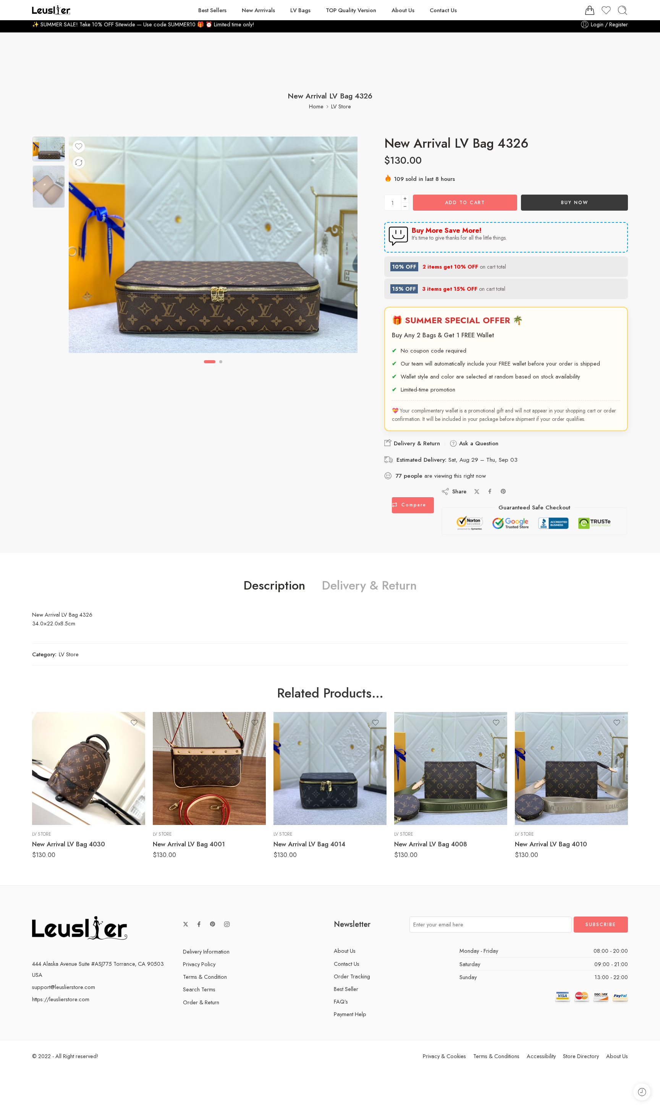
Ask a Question (477, 443)
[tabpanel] (213, 247)
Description (274, 586)
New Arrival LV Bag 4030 (68, 844)
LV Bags (300, 10)
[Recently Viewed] (641, 1091)
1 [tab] (209, 368)
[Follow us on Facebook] (199, 924)
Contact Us (443, 10)
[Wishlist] (79, 146)
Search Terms (199, 989)
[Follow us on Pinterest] (213, 924)
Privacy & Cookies (444, 1056)
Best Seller (346, 989)
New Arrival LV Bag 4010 (551, 844)
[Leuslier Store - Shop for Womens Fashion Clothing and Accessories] (51, 10)
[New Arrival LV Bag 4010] (571, 768)
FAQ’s (341, 1001)
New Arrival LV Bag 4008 (430, 844)
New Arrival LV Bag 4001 (189, 844)
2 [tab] (220, 368)
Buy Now (574, 202)
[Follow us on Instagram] (226, 924)
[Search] (622, 10)
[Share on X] (477, 492)
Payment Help (350, 1014)
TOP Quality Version (351, 10)
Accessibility (541, 1056)
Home (316, 106)
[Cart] (589, 10)
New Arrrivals (258, 10)
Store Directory (581, 1056)
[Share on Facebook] (490, 491)
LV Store (341, 106)
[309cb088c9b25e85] (48, 149)
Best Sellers (212, 10)
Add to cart (465, 202)
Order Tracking (352, 976)
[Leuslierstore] (79, 927)
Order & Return (201, 1002)
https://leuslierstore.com (60, 999)
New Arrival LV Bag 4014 (309, 844)
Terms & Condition (205, 977)
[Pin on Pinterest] (503, 491)
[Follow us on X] (185, 924)
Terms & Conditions (496, 1056)
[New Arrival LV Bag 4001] (209, 768)
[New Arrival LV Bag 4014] (330, 768)
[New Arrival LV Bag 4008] (450, 768)
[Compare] (79, 162)
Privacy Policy (199, 964)
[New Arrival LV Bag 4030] (88, 768)
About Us (402, 10)
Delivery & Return (416, 443)
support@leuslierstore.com (63, 987)
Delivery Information (206, 951)
